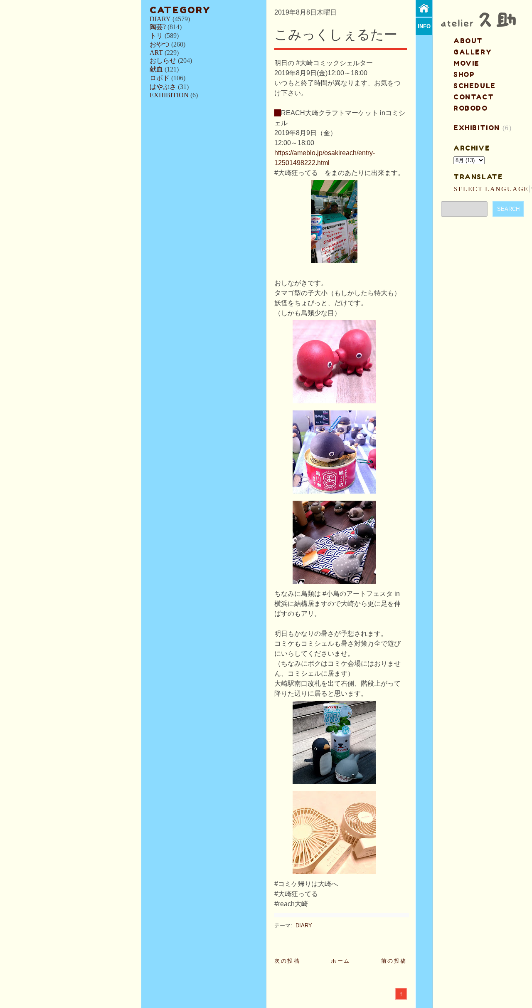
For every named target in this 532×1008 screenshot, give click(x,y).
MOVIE (466, 63)
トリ (156, 35)
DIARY (160, 18)
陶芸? (158, 26)
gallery (472, 52)
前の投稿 (394, 961)
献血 (156, 69)
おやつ (160, 44)
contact (473, 97)
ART (156, 52)
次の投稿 (287, 961)
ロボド (160, 78)
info (424, 26)
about (468, 41)
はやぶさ (163, 86)
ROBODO (470, 108)
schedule (474, 86)
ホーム (340, 961)
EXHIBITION (169, 95)
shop (464, 74)
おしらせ (163, 60)
